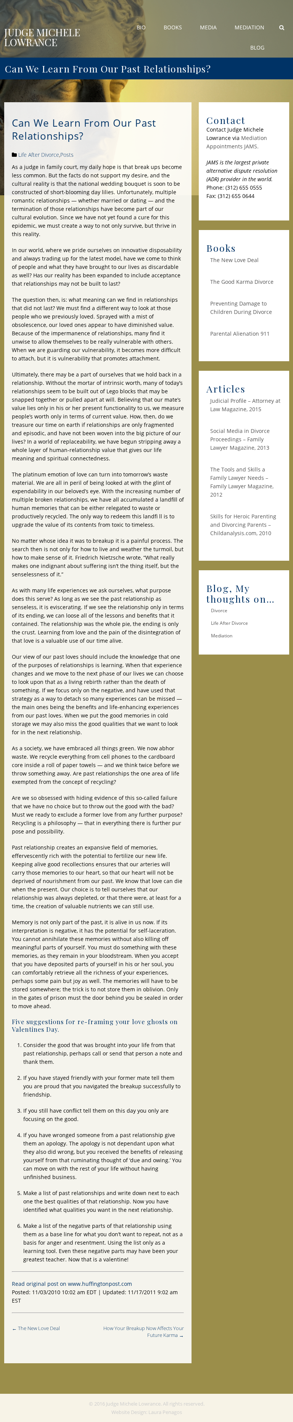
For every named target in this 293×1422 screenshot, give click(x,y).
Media (208, 27)
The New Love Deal (39, 1328)
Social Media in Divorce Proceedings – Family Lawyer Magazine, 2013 (240, 439)
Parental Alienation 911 (240, 333)
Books (173, 27)
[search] (281, 27)
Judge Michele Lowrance (42, 37)
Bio (141, 27)
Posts (67, 154)
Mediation (249, 27)
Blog (257, 47)
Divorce (219, 610)
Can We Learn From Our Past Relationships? (84, 129)
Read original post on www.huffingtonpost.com (72, 1283)
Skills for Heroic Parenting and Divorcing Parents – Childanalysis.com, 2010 (243, 525)
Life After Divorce (38, 154)
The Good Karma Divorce (242, 281)
